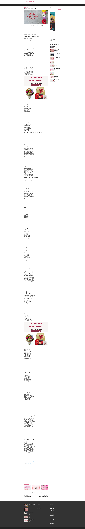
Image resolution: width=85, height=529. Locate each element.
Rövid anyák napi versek (57, 68)
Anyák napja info (29, 2)
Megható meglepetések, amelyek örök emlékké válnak (57, 54)
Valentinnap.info (52, 523)
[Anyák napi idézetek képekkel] (52, 64)
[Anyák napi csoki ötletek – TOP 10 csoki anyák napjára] (52, 79)
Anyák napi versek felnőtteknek (30, 462)
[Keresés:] (55, 9)
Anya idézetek (52, 35)
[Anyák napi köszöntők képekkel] (26, 519)
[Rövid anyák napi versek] (27, 487)
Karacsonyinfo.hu (52, 518)
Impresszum (51, 504)
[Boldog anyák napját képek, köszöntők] (52, 72)
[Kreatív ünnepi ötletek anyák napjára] (52, 49)
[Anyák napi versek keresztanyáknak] (44, 487)
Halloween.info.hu (52, 524)
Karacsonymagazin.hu (52, 515)
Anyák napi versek (26, 7)
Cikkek (51, 40)
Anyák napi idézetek (28, 463)
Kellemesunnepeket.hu (53, 514)
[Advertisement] (36, 474)
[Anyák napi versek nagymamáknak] (36, 487)
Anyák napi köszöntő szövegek (30, 461)
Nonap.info (51, 511)
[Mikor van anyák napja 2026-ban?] (26, 504)
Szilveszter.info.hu (52, 519)
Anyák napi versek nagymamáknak (34, 491)
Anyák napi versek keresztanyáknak (43, 491)
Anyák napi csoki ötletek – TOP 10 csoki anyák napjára (57, 80)
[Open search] (60, 5)
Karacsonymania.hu (52, 516)
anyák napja (36, 25)
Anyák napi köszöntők (53, 38)
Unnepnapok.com (52, 520)
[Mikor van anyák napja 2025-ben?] (52, 57)
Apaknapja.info (52, 510)
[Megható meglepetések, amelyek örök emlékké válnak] (52, 53)
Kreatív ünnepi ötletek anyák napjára (57, 50)
